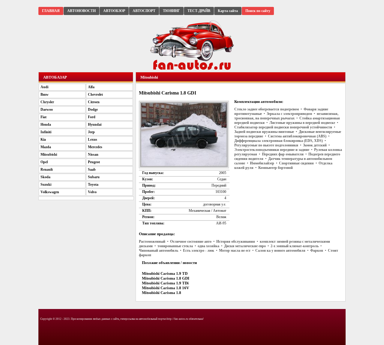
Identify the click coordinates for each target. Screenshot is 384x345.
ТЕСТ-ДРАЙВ (199, 11)
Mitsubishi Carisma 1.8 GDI (165, 278)
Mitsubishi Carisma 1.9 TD (165, 273)
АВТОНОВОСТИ (81, 11)
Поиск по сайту (257, 11)
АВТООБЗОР (114, 11)
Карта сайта (228, 11)
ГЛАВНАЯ (51, 11)
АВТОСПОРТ (144, 11)
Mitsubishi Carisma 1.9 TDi (165, 283)
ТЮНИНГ (171, 11)
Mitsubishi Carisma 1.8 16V (165, 288)
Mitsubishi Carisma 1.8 (161, 292)
